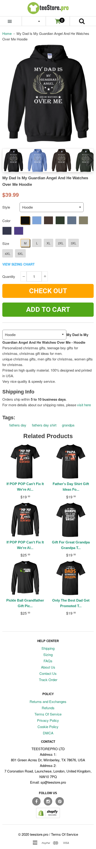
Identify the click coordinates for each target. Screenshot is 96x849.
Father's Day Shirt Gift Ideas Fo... (71, 486)
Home (7, 33)
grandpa (68, 425)
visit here (84, 404)
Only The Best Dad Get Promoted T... (70, 603)
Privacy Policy (48, 720)
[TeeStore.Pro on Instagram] (48, 801)
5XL (20, 253)
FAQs (48, 660)
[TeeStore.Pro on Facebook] (36, 801)
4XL (7, 253)
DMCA (48, 732)
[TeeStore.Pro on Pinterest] (59, 801)
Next (90, 160)
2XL (60, 243)
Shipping (48, 648)
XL (48, 243)
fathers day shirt (44, 425)
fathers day (17, 425)
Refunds (48, 707)
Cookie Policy (48, 726)
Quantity (8, 276)
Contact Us (48, 673)
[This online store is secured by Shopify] (48, 816)
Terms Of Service (48, 714)
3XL (73, 243)
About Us (48, 667)
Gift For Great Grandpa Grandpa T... (71, 545)
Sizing (48, 654)
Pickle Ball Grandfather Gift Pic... (25, 603)
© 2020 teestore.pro (33, 834)
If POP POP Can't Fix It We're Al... (25, 486)
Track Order (48, 679)
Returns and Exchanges (48, 701)
